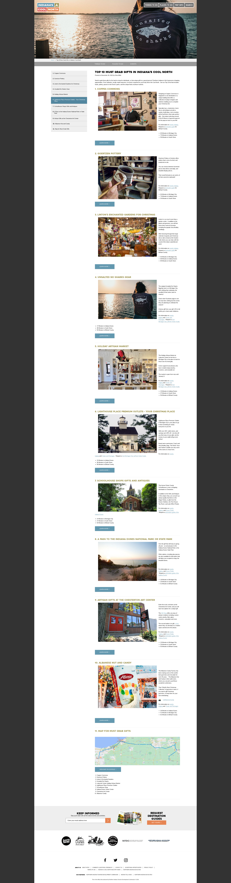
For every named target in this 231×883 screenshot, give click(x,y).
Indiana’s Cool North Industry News (109, 869)
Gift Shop (164, 613)
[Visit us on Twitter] (115, 860)
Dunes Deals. (170, 510)
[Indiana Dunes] (80, 841)
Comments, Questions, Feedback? (102, 867)
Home (52, 60)
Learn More (103, 143)
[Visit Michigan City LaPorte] (96, 841)
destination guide (170, 127)
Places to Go (166, 5)
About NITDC (86, 867)
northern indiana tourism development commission (102, 874)
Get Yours (156, 822)
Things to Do (151, 5)
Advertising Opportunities (133, 867)
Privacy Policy (148, 867)
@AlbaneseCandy (168, 700)
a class (177, 623)
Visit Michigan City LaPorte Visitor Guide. (134, 456)
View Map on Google (107, 769)
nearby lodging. (174, 124)
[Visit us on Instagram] (126, 860)
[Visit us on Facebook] (105, 860)
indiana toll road (126, 874)
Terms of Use (91, 869)
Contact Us (118, 867)
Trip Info (179, 5)
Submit (108, 820)
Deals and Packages (108, 456)
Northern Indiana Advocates (132, 869)
